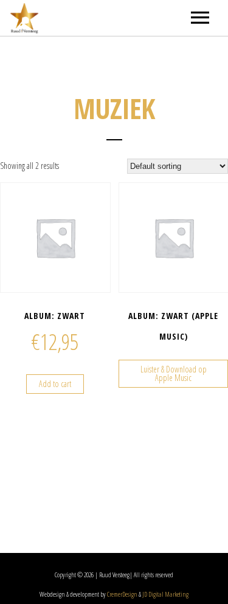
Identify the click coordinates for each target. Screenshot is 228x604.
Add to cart (55, 384)
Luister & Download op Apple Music (173, 373)
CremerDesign (122, 594)
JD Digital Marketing (165, 594)
